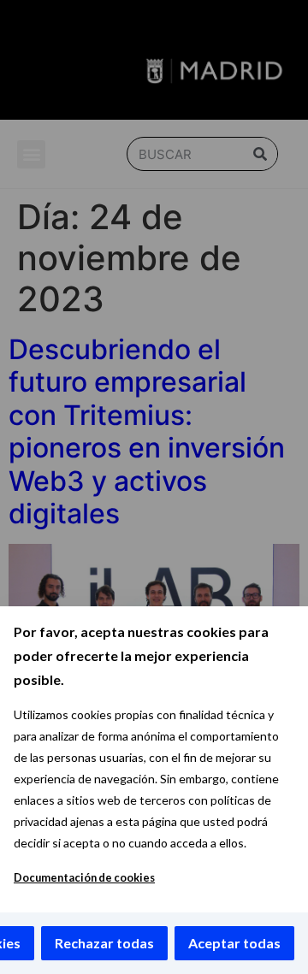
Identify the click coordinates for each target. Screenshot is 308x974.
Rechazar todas (104, 943)
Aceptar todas (234, 943)
